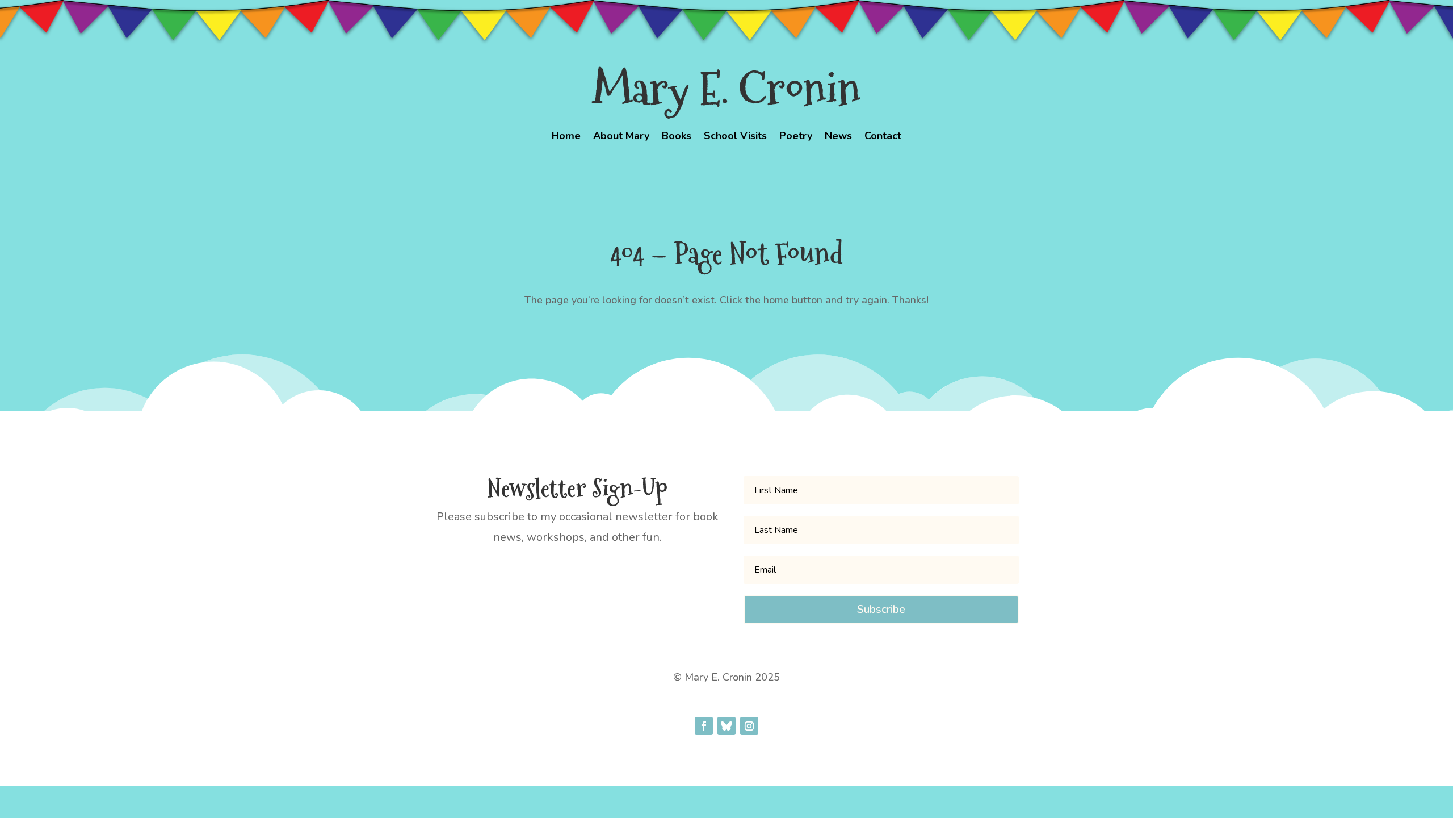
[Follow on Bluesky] (726, 726)
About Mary (621, 137)
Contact (882, 137)
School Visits (735, 137)
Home (566, 137)
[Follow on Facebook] (704, 726)
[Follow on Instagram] (749, 726)
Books (676, 137)
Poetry (795, 137)
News (838, 137)
